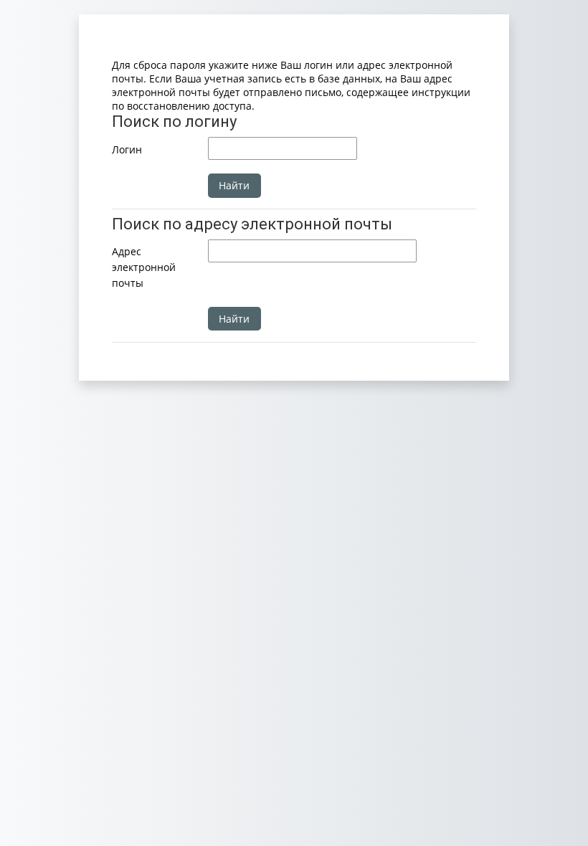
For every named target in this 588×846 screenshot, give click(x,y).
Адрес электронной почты (144, 266)
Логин (127, 149)
